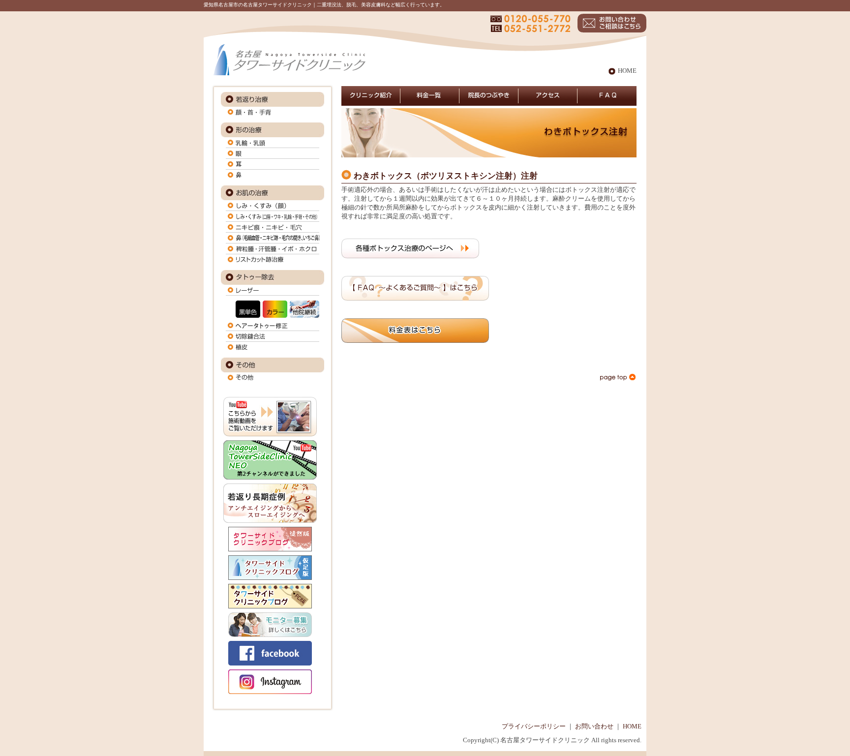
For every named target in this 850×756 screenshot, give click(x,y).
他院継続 (304, 309)
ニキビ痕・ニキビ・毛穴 (272, 227)
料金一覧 (429, 95)
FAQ (607, 95)
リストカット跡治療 (272, 259)
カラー (275, 309)
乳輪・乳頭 (272, 142)
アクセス (547, 95)
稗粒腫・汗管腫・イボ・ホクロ (272, 248)
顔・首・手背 (272, 112)
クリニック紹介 (370, 95)
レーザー (272, 290)
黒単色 (248, 309)
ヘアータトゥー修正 (272, 325)
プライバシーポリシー (534, 726)
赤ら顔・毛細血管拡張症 (272, 238)
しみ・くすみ (272, 205)
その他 (272, 377)
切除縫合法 (272, 336)
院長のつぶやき (488, 95)
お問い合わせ (594, 726)
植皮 (272, 347)
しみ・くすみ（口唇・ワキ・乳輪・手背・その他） (272, 216)
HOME (627, 70)
